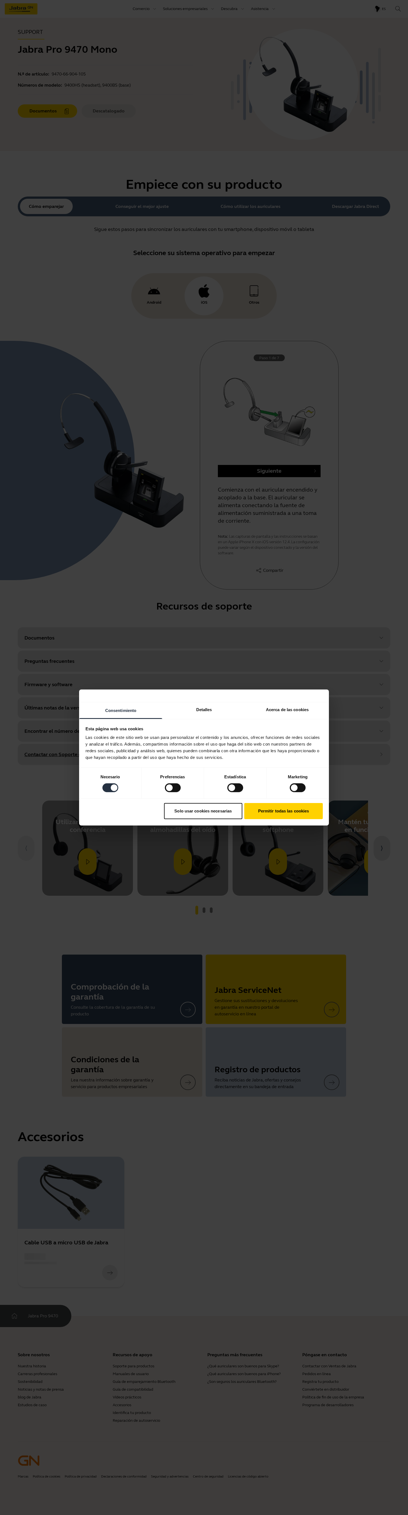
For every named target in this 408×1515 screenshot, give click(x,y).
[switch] (173, 787)
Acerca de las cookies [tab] (287, 709)
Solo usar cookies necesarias (203, 811)
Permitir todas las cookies (283, 811)
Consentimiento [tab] (120, 710)
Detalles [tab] (204, 709)
